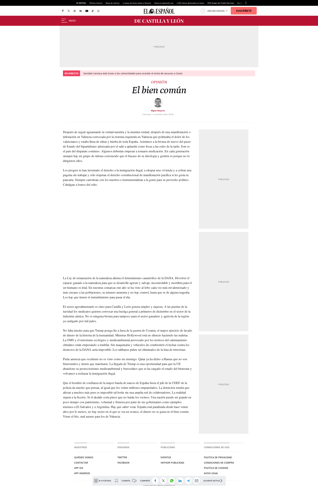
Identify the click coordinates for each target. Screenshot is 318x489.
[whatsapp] (98, 10)
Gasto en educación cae (163, 3)
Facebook (123, 462)
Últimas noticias (95, 3)
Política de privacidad (218, 457)
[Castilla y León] (159, 20)
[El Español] (159, 11)
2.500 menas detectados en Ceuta (190, 3)
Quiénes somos (83, 457)
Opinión (159, 82)
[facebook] (62, 10)
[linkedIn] (80, 10)
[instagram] (74, 10)
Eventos (166, 457)
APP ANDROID (82, 473)
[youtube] (86, 10)
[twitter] (69, 10)
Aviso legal (211, 473)
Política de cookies (216, 467)
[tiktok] (93, 10)
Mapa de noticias (112, 3)
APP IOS (78, 467)
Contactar (81, 462)
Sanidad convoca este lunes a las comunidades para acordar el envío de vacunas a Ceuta (132, 73)
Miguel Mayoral (158, 110)
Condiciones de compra (219, 462)
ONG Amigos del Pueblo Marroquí (220, 3)
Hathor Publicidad (172, 462)
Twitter (122, 457)
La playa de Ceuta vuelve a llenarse (137, 3)
